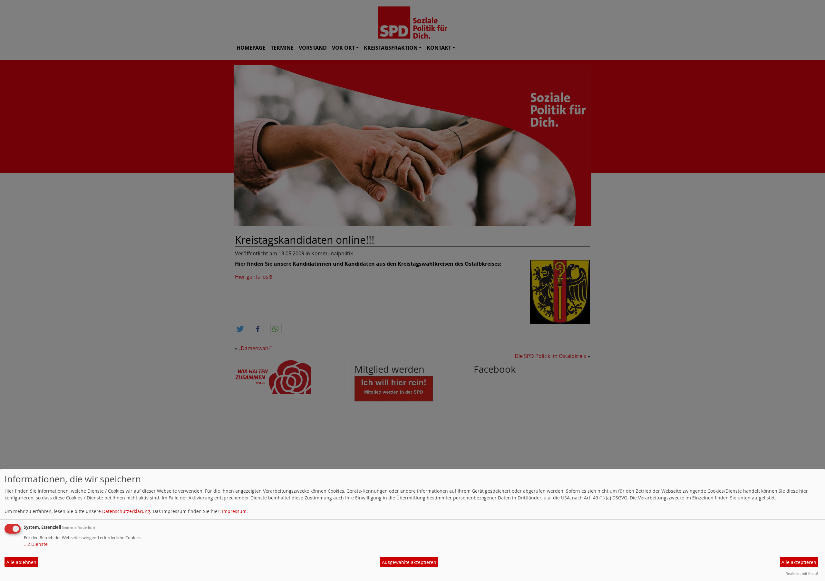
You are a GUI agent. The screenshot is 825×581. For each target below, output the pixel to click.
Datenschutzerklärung (126, 511)
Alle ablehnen (21, 562)
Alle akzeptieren (798, 562)
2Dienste (36, 544)
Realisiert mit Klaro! (802, 573)
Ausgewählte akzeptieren (409, 562)
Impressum (234, 511)
